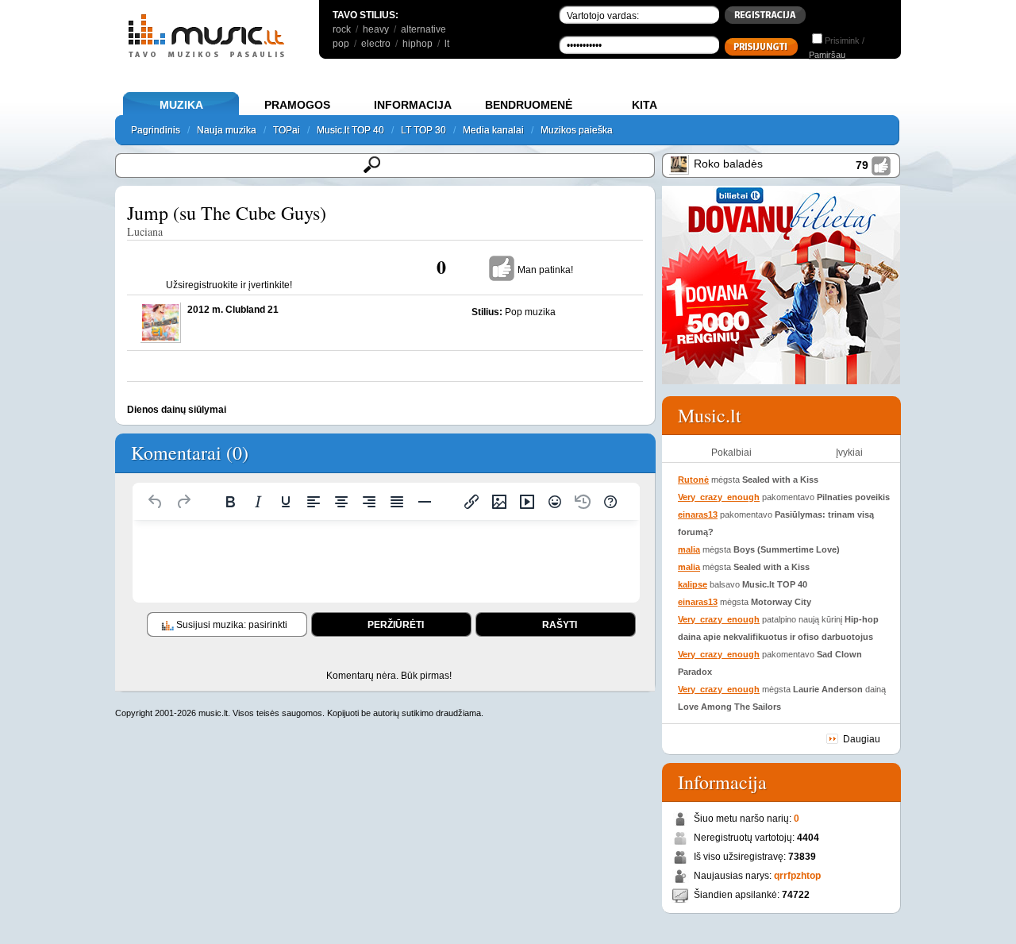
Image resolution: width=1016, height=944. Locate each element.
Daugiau (861, 739)
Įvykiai (849, 452)
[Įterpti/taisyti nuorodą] (471, 502)
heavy (376, 29)
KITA (644, 104)
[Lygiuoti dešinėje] (369, 502)
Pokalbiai (731, 452)
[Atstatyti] (155, 502)
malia (689, 549)
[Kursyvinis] (257, 502)
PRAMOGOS (297, 104)
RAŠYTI (559, 624)
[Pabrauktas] (285, 502)
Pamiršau (827, 55)
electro (376, 43)
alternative (423, 29)
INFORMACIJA (413, 104)
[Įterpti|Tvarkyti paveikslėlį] (499, 502)
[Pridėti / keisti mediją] (527, 502)
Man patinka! (545, 269)
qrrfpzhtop (797, 875)
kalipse (692, 584)
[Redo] (183, 502)
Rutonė (693, 479)
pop (341, 43)
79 (862, 165)
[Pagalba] (610, 502)
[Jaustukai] (554, 502)
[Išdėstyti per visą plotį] (396, 502)
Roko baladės (728, 163)
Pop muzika (530, 312)
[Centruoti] (341, 502)
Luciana (145, 231)
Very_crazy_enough (719, 497)
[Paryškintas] (230, 502)
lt (446, 43)
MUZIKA (181, 104)
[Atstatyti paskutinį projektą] (582, 502)
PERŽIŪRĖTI (396, 624)
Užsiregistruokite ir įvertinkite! (229, 285)
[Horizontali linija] (424, 502)
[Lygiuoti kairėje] (313, 502)
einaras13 (698, 514)
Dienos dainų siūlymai (176, 409)
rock (342, 29)
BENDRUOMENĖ (528, 104)
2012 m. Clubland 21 (233, 309)
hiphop (417, 43)
